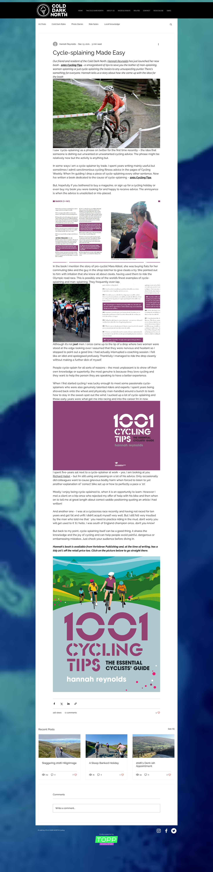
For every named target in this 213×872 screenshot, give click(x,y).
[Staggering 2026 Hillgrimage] (59, 746)
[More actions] (158, 44)
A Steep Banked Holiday (104, 762)
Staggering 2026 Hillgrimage (59, 762)
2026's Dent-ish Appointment (145, 764)
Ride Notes (93, 24)
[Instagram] (158, 830)
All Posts (42, 24)
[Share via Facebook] (54, 703)
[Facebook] (166, 830)
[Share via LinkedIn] (68, 703)
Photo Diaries (77, 24)
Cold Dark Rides (59, 24)
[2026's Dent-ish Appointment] (153, 746)
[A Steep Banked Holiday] (107, 746)
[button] (171, 24)
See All (171, 729)
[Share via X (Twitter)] (61, 703)
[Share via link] (75, 703)
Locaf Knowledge (112, 24)
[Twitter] (173, 830)
